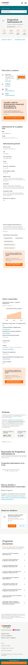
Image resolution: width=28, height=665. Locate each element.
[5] (14, 26)
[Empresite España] (5, 3)
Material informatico (9, 244)
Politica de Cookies (5, 645)
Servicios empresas (9, 248)
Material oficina (8, 238)
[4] (12, 26)
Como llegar (8, 81)
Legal (2, 643)
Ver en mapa (21, 77)
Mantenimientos (8, 241)
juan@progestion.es (10, 95)
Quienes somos (5, 633)
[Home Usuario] (22, 3)
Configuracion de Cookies (7, 648)
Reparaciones (19, 238)
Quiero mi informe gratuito (14, 117)
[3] (11, 26)
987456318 (8, 86)
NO (3, 325)
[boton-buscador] (25, 11)
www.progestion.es (9, 90)
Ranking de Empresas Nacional (16, 421)
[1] (8, 26)
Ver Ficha (21, 526)
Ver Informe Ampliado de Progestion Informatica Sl (14, 264)
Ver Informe (12, 526)
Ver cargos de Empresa (8, 349)
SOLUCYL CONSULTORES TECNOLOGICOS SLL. (15, 516)
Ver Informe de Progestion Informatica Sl (14, 663)
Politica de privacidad (6, 650)
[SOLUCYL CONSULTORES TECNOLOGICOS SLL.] (4, 517)
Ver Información (6, 329)
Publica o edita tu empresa (8, 638)
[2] (9, 26)
